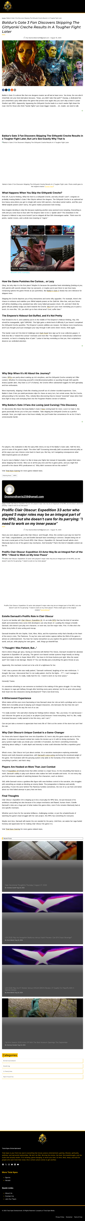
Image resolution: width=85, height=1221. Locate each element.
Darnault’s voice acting (46, 755)
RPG (14, 475)
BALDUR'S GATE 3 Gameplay (26, 238)
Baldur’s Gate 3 (53, 291)
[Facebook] (3, 90)
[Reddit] (12, 90)
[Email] (15, 90)
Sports (7, 1177)
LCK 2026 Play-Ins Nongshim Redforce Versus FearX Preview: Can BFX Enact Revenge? (38, 938)
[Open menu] (81, 6)
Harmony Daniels (12, 1045)
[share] (71, 237)
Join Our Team (10, 1199)
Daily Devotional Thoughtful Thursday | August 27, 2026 (26, 885)
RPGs (10, 377)
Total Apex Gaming (13, 471)
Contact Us (9, 1196)
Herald (7, 1180)
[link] (13, 238)
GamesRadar (45, 610)
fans (43, 409)
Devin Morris (10, 940)
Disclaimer (69, 1217)
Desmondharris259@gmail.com (39, 38)
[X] (6, 90)
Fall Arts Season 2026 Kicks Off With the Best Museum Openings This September (36, 1042)
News (3, 34)
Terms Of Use (78, 1217)
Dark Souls (44, 333)
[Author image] (25, 38)
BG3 (49, 307)
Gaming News (7, 475)
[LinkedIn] (9, 90)
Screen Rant (49, 186)
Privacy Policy (60, 1217)
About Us (8, 1193)
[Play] (53, 230)
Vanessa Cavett (11, 888)
